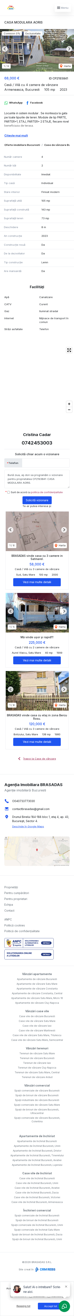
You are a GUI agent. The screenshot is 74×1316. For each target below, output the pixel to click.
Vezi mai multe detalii (37, 582)
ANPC (8, 919)
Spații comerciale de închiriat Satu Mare (37, 1229)
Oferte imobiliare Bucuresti (22, 144)
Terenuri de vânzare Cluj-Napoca (37, 1067)
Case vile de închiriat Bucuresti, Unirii (37, 1183)
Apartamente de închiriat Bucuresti (37, 1141)
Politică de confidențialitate (22, 931)
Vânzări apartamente (37, 974)
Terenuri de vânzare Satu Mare (37, 1053)
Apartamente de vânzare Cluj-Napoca (37, 1002)
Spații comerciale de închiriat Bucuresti (37, 1215)
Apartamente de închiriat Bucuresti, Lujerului (37, 1164)
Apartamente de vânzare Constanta (37, 988)
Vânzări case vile (37, 1011)
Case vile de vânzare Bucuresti (37, 1016)
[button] (5, 49)
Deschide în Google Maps (28, 826)
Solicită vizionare (37, 500)
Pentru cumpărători (16, 893)
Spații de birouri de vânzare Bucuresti (37, 1095)
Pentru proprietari (15, 899)
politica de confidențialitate (47, 492)
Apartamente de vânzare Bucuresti (37, 979)
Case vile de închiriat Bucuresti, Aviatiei (37, 1187)
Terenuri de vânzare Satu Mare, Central (37, 1072)
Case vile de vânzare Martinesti (37, 1030)
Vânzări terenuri (37, 1048)
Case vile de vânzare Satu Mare (37, 1021)
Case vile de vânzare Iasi (37, 1025)
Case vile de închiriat (37, 1173)
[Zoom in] (69, 404)
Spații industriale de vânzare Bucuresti (37, 1100)
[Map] (37, 379)
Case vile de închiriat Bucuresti (37, 1178)
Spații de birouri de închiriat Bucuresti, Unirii (37, 1239)
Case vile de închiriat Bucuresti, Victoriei (37, 1197)
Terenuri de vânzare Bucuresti (37, 1058)
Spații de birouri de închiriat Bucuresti (37, 1220)
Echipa (8, 904)
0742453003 (37, 443)
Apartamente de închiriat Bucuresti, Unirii (37, 1145)
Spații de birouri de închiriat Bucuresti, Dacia (37, 1234)
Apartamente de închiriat (37, 1136)
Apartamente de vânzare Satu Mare (37, 983)
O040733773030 (23, 801)
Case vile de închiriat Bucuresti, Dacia (37, 1192)
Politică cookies (14, 925)
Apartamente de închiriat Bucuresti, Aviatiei (37, 1160)
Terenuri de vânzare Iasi (37, 1062)
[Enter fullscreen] (69, 350)
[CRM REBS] (44, 1269)
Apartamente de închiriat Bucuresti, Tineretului (37, 1155)
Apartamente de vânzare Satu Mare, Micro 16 (37, 998)
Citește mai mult (16, 135)
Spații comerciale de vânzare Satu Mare (37, 1104)
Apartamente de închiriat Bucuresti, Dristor (37, 1150)
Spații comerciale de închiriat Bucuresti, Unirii (37, 1224)
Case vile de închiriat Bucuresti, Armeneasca (37, 1202)
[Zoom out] (69, 410)
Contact (9, 910)
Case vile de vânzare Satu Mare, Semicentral (37, 1039)
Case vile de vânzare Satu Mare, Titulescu (37, 1035)
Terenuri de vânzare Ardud (37, 1077)
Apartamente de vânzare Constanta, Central (37, 993)
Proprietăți (11, 887)
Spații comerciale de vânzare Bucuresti (37, 1090)
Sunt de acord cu (37, 492)
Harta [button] (67, 66)
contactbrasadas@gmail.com (31, 809)
